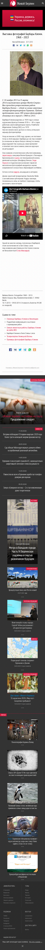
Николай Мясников (18, 41)
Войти (27, 929)
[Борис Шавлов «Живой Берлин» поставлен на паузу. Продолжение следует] (22, 424)
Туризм (27, 895)
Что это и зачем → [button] (35, 942)
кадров (16, 172)
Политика (28, 900)
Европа (34, 639)
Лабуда (3, 715)
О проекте (6, 890)
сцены (17, 158)
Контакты (6, 895)
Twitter (5, 916)
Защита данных (8, 900)
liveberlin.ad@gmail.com (32, 367)
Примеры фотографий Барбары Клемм (22, 340)
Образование (29, 903)
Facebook (6, 918)
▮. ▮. (26, 593)
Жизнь (27, 892)
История (34, 501)
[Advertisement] (22, 360)
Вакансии (6, 892)
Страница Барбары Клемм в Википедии (22, 319)
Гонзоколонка (32, 569)
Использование (8, 898)
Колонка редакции (37, 380)
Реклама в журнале (9, 903)
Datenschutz (29, 921)
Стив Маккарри (23, 251)
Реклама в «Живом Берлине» (15, 367)
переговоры (7, 155)
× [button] (22, 946)
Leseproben (28, 916)
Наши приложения (9, 928)
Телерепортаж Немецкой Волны (19, 336)
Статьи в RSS (7, 926)
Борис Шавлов (26, 631)
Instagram (6, 923)
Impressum (28, 918)
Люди (27, 890)
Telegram (6, 921)
